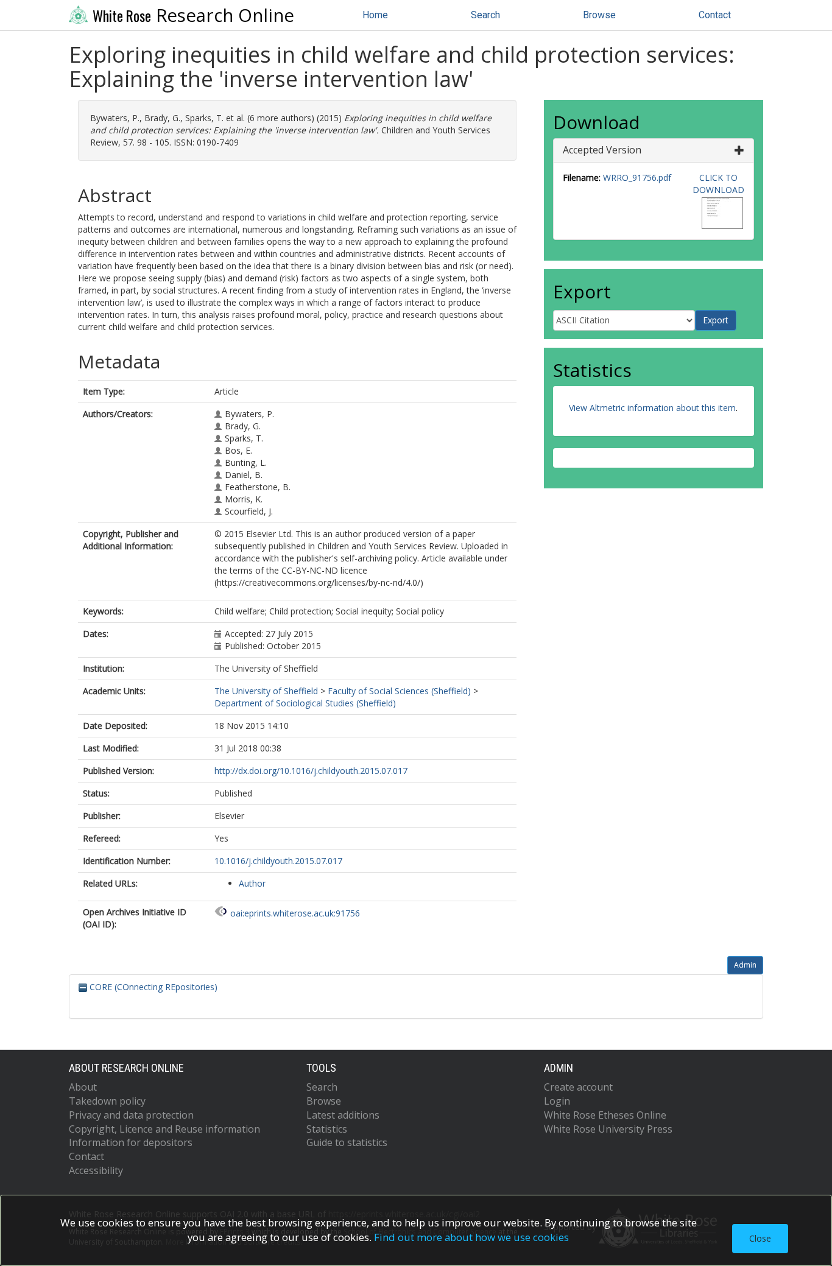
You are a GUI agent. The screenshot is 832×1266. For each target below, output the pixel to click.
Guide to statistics (346, 1142)
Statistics (326, 1129)
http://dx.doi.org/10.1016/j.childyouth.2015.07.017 (310, 770)
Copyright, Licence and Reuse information (164, 1129)
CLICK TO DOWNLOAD (718, 183)
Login (557, 1101)
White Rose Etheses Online (605, 1115)
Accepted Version (602, 149)
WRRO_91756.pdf (637, 177)
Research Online (193, 15)
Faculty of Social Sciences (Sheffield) (399, 691)
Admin (745, 965)
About (83, 1087)
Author (252, 883)
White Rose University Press (608, 1129)
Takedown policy (107, 1101)
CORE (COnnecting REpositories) (152, 987)
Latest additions (342, 1115)
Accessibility (96, 1170)
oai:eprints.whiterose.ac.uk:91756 (295, 913)
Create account (578, 1087)
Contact (715, 15)
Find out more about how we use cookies (471, 1237)
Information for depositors (130, 1142)
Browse (599, 15)
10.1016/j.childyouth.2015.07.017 (278, 861)
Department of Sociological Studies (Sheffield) (305, 703)
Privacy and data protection (131, 1115)
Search (485, 15)
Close (760, 1238)
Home (375, 15)
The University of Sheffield (266, 691)
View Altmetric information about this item (652, 407)
